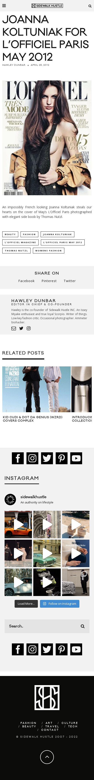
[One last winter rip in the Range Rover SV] (18, 582)
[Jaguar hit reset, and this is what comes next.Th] (75, 582)
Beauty (29, 726)
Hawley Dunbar (14, 65)
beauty (10, 234)
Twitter (70, 281)
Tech (73, 726)
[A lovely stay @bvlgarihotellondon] (18, 524)
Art (49, 723)
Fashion (29, 234)
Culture (70, 723)
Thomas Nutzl (16, 250)
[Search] (90, 5)
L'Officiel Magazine (20, 242)
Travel (52, 726)
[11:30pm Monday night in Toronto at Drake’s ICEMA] (18, 553)
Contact (50, 730)
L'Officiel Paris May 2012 (62, 242)
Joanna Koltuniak (57, 234)
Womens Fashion (48, 250)
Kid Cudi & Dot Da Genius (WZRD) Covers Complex (33, 419)
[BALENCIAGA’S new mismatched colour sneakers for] (47, 582)
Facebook (26, 281)
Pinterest (49, 281)
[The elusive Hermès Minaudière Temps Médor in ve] (75, 553)
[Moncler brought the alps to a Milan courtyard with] (47, 553)
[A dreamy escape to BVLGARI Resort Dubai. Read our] (75, 524)
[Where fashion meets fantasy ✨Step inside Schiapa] (47, 524)
